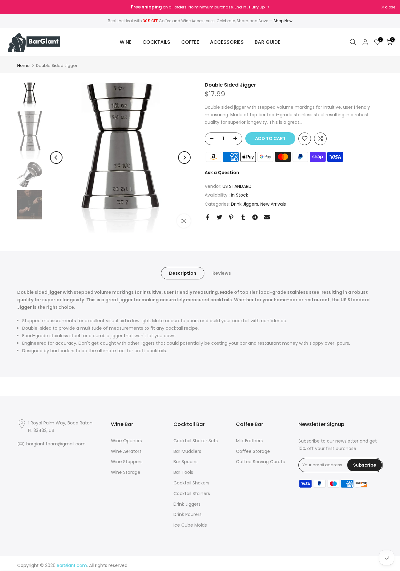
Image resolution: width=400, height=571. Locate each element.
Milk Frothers (249, 441)
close (13, 7)
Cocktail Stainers (191, 493)
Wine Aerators (126, 451)
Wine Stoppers (126, 461)
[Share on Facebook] (207, 217)
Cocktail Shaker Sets (195, 441)
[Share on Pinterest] (231, 217)
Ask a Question (222, 172)
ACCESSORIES (227, 42)
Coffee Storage (253, 451)
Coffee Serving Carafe (260, 461)
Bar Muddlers (187, 451)
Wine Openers (126, 441)
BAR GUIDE (267, 42)
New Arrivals (273, 204)
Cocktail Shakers (191, 483)
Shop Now (282, 20)
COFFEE (190, 42)
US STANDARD (237, 186)
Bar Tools (183, 472)
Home (23, 65)
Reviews (221, 273)
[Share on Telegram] (255, 217)
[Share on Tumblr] (243, 217)
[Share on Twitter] (219, 217)
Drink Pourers (187, 514)
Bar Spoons (185, 461)
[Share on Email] (267, 217)
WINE (126, 42)
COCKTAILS (156, 42)
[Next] (184, 157)
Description (182, 273)
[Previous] (56, 157)
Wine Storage (125, 472)
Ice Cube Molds (190, 525)
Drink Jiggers (244, 204)
